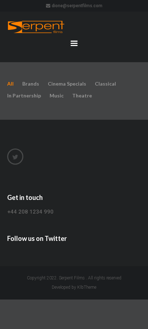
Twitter (15, 156)
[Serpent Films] (74, 27)
